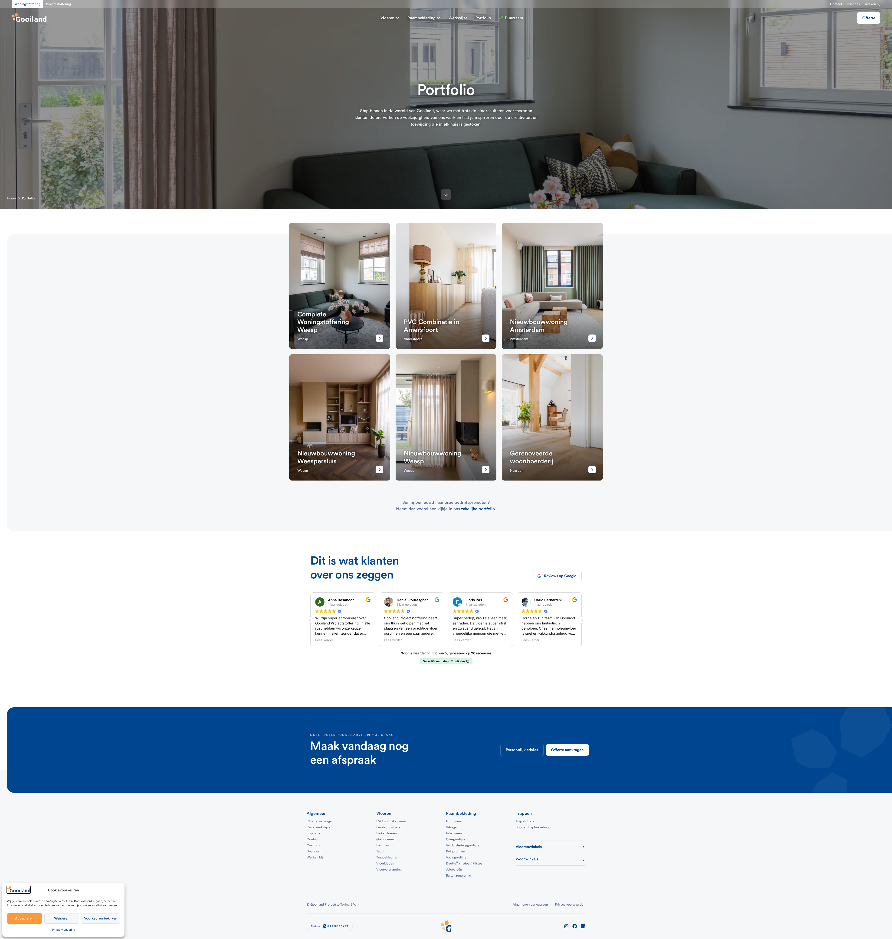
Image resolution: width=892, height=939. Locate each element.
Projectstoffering (58, 4)
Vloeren (383, 813)
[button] (581, 620)
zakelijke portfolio (478, 509)
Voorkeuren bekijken (100, 918)
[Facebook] (574, 926)
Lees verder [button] (324, 640)
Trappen (524, 813)
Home (11, 198)
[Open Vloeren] (397, 18)
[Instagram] (566, 926)
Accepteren (24, 918)
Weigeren (61, 918)
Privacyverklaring (63, 929)
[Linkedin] (583, 926)
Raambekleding (461, 813)
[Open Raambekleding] (438, 18)
